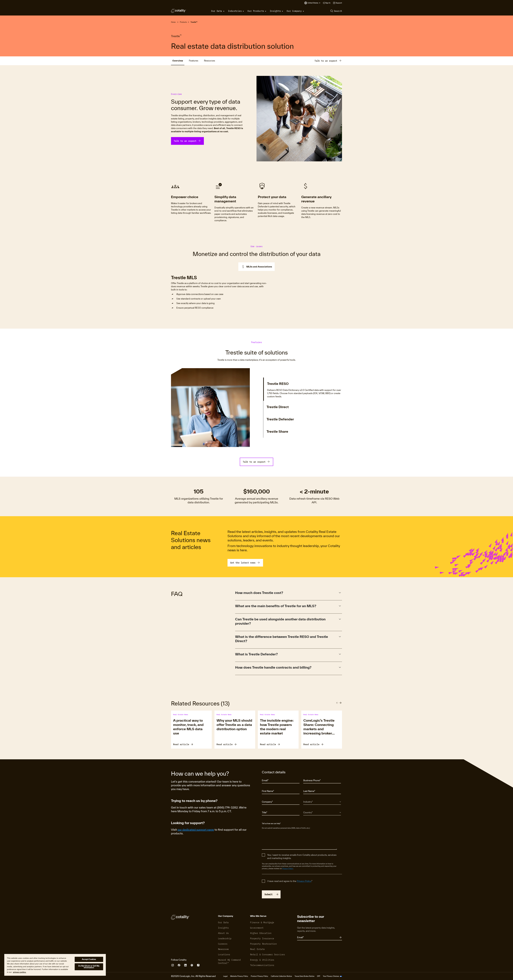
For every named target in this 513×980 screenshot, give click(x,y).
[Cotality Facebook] (179, 965)
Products (183, 22)
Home (173, 22)
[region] (55, 965)
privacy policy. (19, 972)
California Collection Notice (281, 976)
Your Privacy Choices (331, 976)
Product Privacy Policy (259, 976)
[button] (314, 3)
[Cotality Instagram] (172, 965)
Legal (225, 976)
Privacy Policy (287, 869)
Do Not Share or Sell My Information (88, 967)
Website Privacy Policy (239, 976)
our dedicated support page (196, 829)
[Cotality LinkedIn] (185, 965)
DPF (318, 976)
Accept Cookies (89, 959)
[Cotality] (178, 10)
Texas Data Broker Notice (304, 976)
